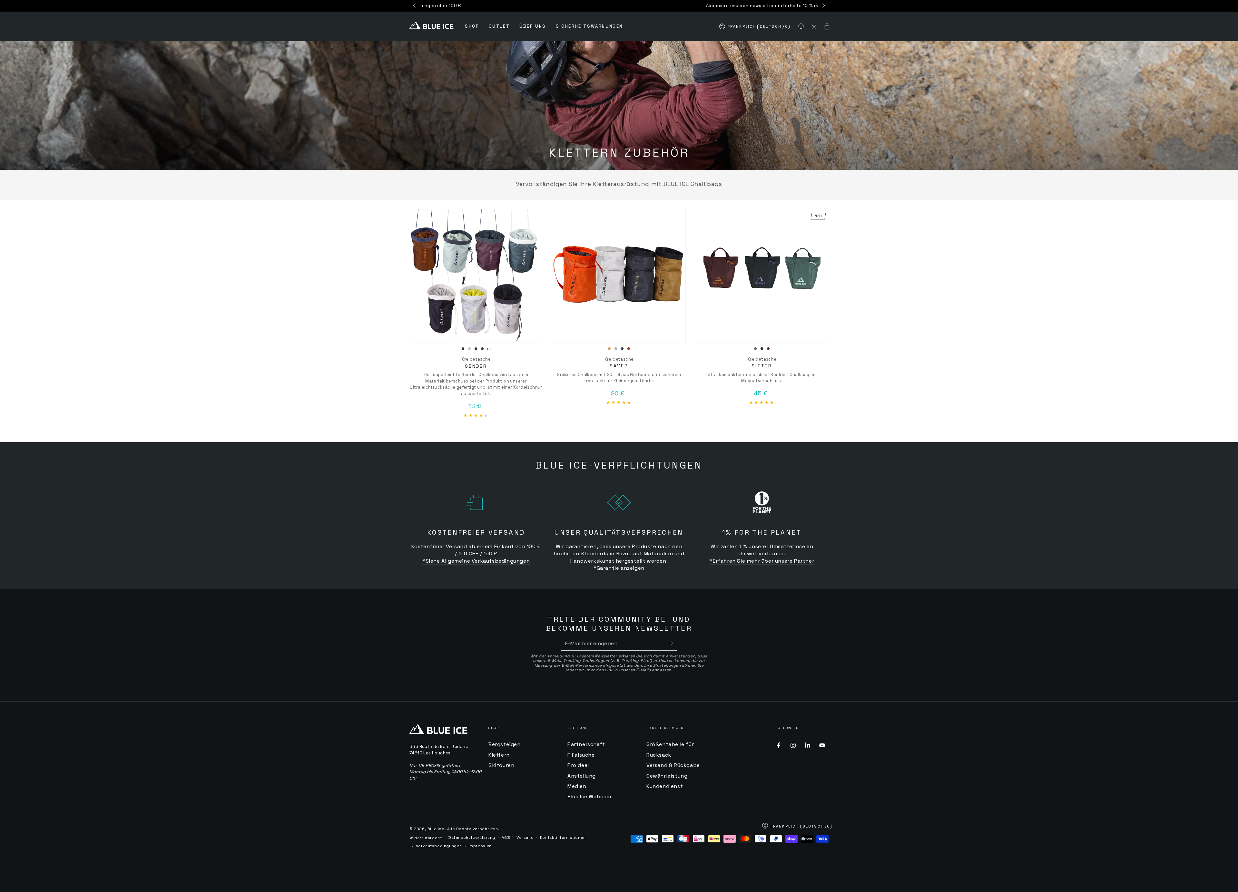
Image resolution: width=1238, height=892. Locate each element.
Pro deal (578, 765)
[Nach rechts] (823, 6)
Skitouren (501, 765)
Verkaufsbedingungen (439, 845)
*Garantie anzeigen (619, 568)
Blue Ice (436, 828)
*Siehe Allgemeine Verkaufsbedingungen (476, 561)
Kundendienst (664, 786)
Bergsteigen (504, 744)
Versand (525, 837)
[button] (801, 26)
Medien (576, 786)
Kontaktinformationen (563, 837)
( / (755, 28)
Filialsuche (581, 754)
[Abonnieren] (673, 643)
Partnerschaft (586, 744)
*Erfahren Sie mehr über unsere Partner (762, 561)
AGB (506, 837)
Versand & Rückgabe (673, 765)
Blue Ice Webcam (589, 796)
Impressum (480, 845)
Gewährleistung (666, 775)
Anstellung (581, 775)
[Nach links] (414, 6)
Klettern (499, 754)
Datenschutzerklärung (471, 837)
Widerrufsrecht (425, 837)
